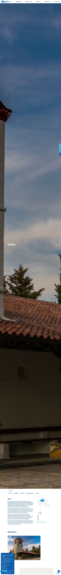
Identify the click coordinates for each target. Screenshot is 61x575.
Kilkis (22, 493)
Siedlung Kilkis (30, 493)
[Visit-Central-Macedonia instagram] (60, 147)
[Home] (6, 2)
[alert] (7, 563)
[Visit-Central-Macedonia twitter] (60, 149)
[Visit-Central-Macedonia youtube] (60, 151)
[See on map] (56, 1)
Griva (37, 493)
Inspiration (47, 1)
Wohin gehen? (18, 1)
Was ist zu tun (29, 1)
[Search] (54, 1)
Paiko (10, 493)
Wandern (16, 493)
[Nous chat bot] (58, 572)
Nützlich (38, 1)
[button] (7, 572)
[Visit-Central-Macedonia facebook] (60, 145)
